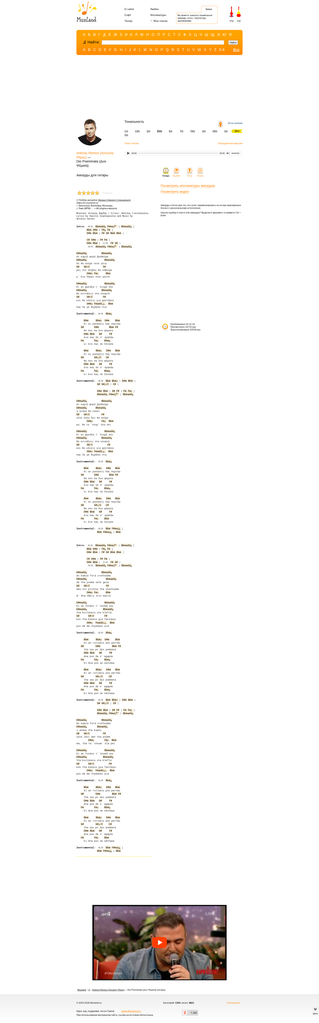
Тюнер (128, 20)
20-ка (189, 176)
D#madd (81, 253)
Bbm (89, 229)
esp (239, 21)
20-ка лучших (235, 123)
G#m (214, 131)
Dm (148, 131)
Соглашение (233, 1003)
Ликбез (154, 9)
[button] (159, 943)
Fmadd (99, 303)
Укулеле (176, 176)
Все (236, 50)
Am (226, 131)
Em (170, 131)
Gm (204, 131)
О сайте (129, 9)
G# (107, 233)
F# (104, 229)
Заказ (208, 9)
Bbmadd (100, 226)
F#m (193, 131)
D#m (95, 229)
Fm (181, 131)
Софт (127, 14)
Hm (126, 135)
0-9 (221, 50)
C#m (137, 131)
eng (232, 21)
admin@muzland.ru (131, 1011)
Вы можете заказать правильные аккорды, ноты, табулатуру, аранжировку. (195, 18)
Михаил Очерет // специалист (114, 200)
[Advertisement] (159, 87)
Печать (200, 176)
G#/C (87, 266)
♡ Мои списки (158, 20)
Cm (126, 131)
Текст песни (131, 143)
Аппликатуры (158, 14)
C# (88, 239)
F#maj (112, 226)
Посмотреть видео (175, 191)
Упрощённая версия (230, 143)
